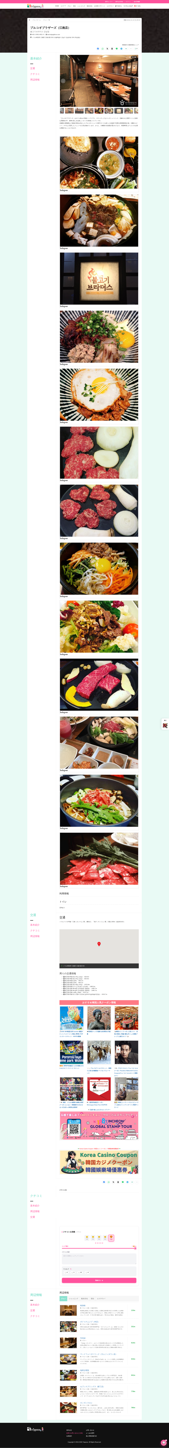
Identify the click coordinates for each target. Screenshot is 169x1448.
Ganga (82, 1338)
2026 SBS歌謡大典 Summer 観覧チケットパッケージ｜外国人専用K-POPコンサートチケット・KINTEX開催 (71, 1034)
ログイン (128, 1)
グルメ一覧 (46, 20)
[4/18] (69, 111)
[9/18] (118, 111)
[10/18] (128, 111)
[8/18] (108, 111)
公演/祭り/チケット (99, 6)
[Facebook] (98, 49)
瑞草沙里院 (84, 1370)
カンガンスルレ (86, 1403)
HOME (57, 6)
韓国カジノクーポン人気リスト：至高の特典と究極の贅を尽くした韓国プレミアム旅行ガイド (126, 1034)
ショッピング (81, 6)
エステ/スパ (110, 6)
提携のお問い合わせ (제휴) (74, 1433)
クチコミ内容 (66, 1252)
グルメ (69, 6)
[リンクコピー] (126, 49)
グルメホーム (36, 20)
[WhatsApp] (103, 49)
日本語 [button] (138, 1)
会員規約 (69, 1436)
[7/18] (99, 111)
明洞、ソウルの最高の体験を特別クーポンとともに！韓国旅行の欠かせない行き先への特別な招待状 (71, 1105)
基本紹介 (35, 925)
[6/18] (89, 111)
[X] (107, 49)
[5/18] (79, 111)
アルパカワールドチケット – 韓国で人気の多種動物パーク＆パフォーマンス (99, 1070)
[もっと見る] (131, 49)
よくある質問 (90, 1433)
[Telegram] (121, 49)
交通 (32, 68)
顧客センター (109, 1)
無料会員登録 (119, 1)
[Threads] (112, 49)
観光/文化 (89, 6)
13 (81, 1272)
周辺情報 (35, 79)
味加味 (82, 1306)
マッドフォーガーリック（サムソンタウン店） (98, 1354)
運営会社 (69, 1430)
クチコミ (35, 74)
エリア (63, 6)
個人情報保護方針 (91, 1436)
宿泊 (74, 6)
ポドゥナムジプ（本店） (90, 1322)
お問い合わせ (90, 1430)
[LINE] (117, 49)
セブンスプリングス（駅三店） (92, 1387)
